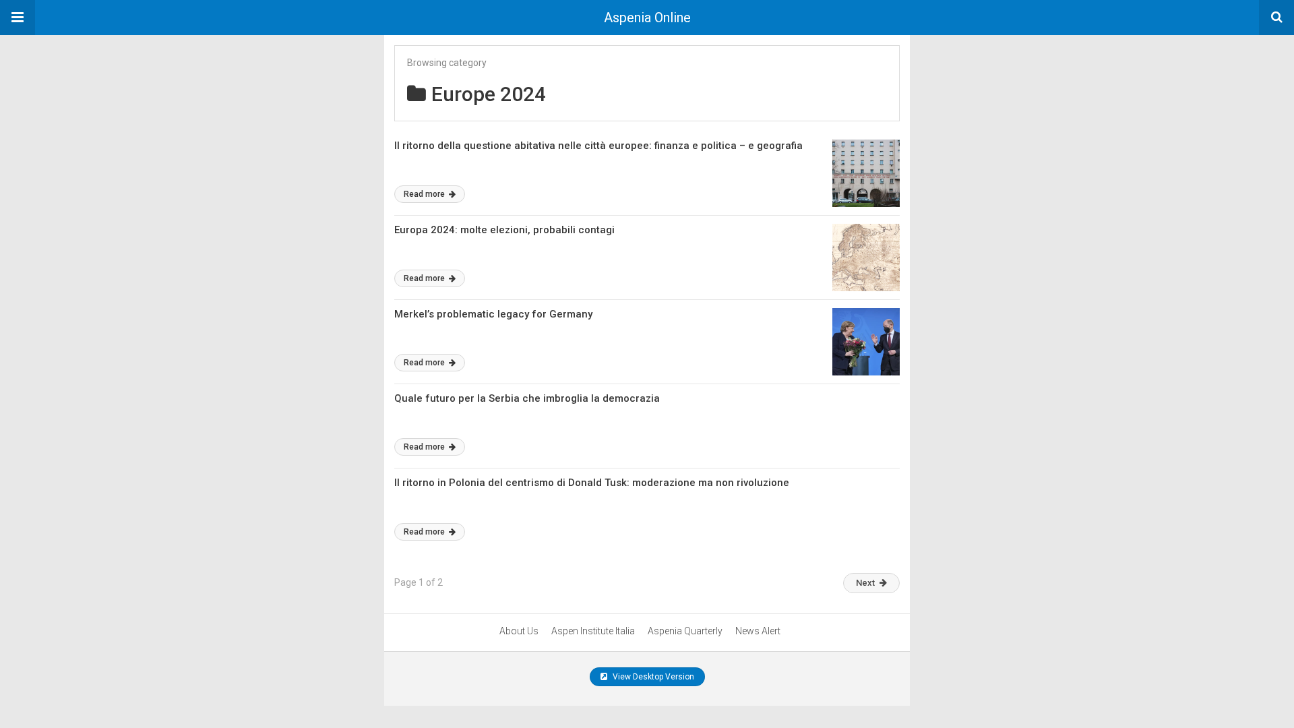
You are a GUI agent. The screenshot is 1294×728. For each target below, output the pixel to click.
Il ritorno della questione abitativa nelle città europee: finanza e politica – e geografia (598, 146)
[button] (17, 17)
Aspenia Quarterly (685, 631)
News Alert (757, 631)
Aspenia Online (647, 17)
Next (865, 583)
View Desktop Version (652, 676)
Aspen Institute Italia (593, 631)
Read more (425, 194)
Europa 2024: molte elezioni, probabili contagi (504, 230)
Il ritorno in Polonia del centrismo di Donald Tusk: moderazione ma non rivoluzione (591, 483)
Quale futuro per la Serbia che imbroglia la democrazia (527, 398)
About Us (518, 631)
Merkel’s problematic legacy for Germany (493, 314)
